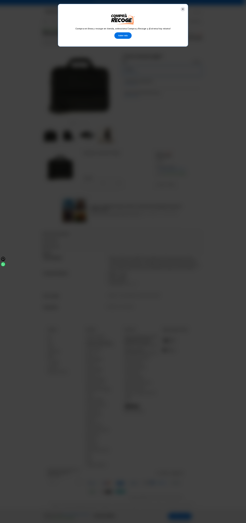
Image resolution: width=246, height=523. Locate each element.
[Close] (183, 9)
